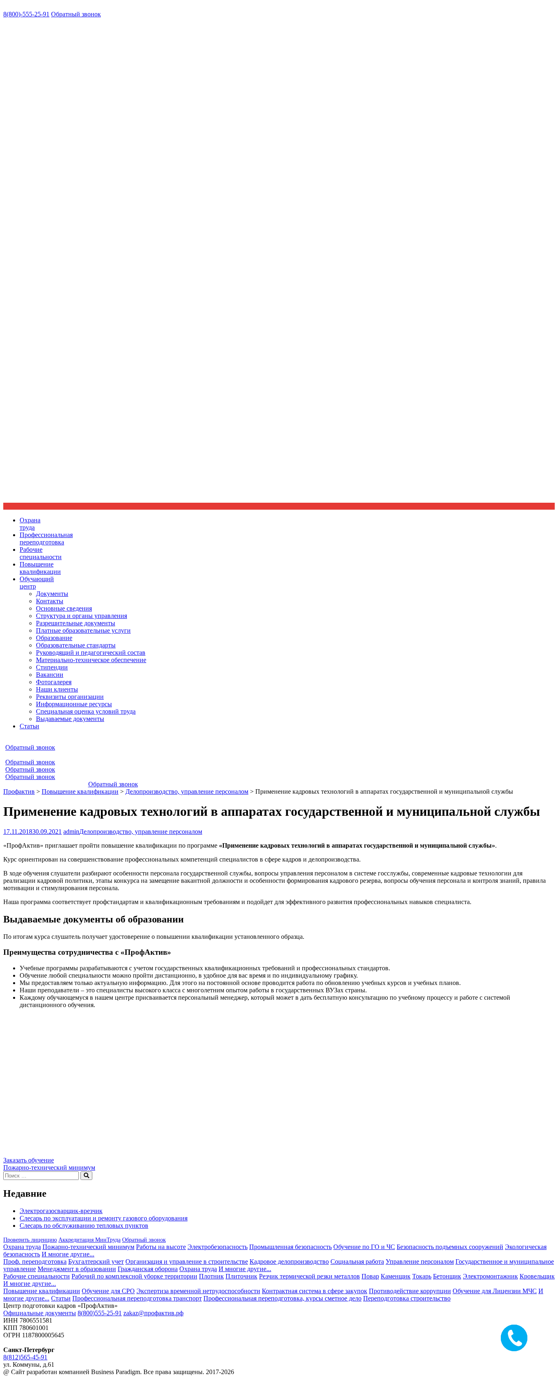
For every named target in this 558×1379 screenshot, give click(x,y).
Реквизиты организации (70, 696)
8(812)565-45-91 (25, 1357)
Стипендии (52, 667)
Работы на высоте (161, 1246)
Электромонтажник (490, 1276)
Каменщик (396, 1276)
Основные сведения (64, 608)
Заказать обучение (28, 1160)
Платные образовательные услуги (83, 630)
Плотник (211, 1276)
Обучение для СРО (108, 1290)
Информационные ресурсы (74, 704)
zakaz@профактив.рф (153, 1313)
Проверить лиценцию (30, 1240)
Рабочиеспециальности (41, 553)
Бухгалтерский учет (96, 1261)
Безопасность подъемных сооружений (450, 1246)
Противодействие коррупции (410, 1290)
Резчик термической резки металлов (309, 1276)
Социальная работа (357, 1261)
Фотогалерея (53, 681)
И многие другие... (68, 1254)
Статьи (29, 726)
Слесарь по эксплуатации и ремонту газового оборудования (103, 1218)
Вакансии (49, 674)
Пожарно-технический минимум (49, 1167)
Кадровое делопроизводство (289, 1261)
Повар (370, 1276)
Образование (54, 637)
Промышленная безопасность (290, 1246)
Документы (52, 593)
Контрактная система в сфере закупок (314, 1290)
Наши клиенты (57, 689)
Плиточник (241, 1276)
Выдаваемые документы (70, 718)
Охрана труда (22, 1246)
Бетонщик (447, 1276)
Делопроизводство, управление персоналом (140, 831)
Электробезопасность (217, 1246)
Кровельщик (537, 1276)
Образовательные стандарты (76, 645)
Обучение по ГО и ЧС (364, 1246)
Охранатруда (30, 524)
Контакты (49, 601)
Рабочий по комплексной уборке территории (134, 1276)
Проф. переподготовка (35, 1261)
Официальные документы (39, 1313)
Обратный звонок (76, 14)
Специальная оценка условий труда (86, 711)
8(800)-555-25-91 (26, 14)
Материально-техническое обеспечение (91, 659)
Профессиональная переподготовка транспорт (137, 1298)
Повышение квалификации (41, 1290)
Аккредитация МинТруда (89, 1240)
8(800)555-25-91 (100, 1313)
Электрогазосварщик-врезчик (61, 1210)
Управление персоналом (420, 1261)
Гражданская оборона (148, 1268)
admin (71, 831)
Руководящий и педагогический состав (90, 652)
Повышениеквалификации (40, 568)
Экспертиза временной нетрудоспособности (198, 1290)
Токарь (421, 1276)
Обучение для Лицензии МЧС (495, 1290)
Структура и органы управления (81, 615)
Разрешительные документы (75, 623)
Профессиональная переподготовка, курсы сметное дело (282, 1298)
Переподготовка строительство (407, 1298)
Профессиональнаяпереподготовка (46, 538)
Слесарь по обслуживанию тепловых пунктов (84, 1225)
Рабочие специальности (36, 1276)
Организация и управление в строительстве (186, 1261)
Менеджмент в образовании (77, 1268)
